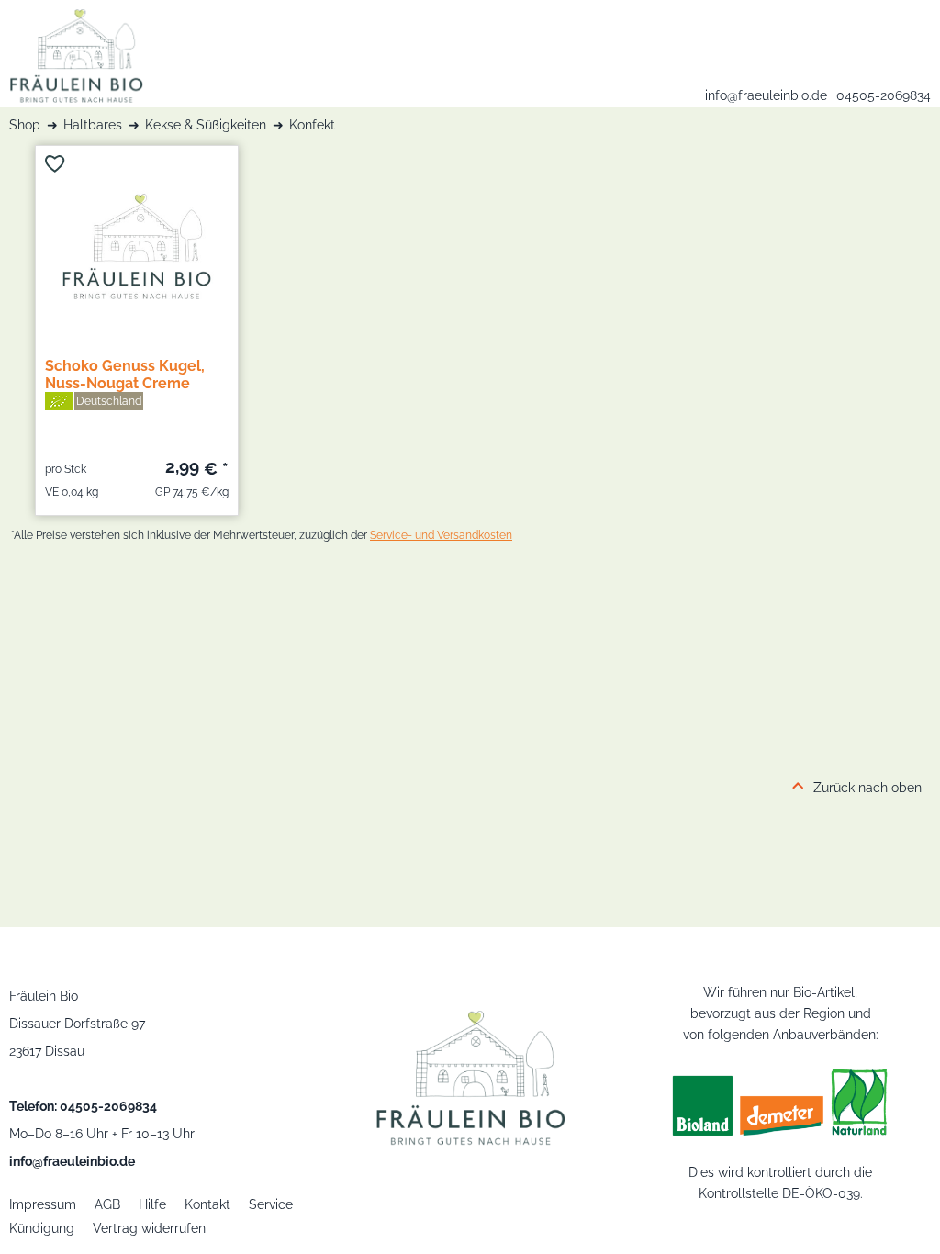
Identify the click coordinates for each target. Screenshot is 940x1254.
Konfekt (312, 125)
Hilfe (152, 1204)
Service (271, 1204)
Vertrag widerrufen (149, 1228)
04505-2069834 (883, 95)
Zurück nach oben (867, 787)
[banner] (71, 51)
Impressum (42, 1204)
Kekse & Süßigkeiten (205, 125)
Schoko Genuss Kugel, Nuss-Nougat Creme (125, 374)
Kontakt (207, 1204)
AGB (107, 1204)
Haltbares (92, 125)
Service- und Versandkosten (441, 535)
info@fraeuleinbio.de (766, 95)
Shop (24, 125)
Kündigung (41, 1228)
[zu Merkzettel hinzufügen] (55, 164)
